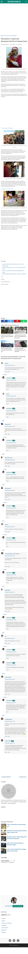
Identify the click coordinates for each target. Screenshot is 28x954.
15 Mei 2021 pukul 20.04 (10, 459)
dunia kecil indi (8, 677)
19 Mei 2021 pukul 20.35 (11, 664)
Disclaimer (4, 925)
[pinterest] (17, 321)
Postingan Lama (22, 776)
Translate (11, 862)
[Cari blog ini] (26, 1)
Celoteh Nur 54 (14, 2)
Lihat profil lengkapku (18, 906)
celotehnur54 (9, 378)
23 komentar (19, 44)
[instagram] (18, 940)
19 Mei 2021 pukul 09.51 (10, 638)
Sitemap (3, 932)
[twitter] (10, 321)
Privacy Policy (5, 927)
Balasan (5, 374)
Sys (5, 636)
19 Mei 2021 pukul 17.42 (10, 721)
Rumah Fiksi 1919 (8, 457)
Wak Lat (6, 524)
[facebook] (4, 321)
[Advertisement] (14, 19)
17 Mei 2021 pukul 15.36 (11, 540)
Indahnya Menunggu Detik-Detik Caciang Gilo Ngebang (14, 273)
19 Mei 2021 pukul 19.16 (10, 743)
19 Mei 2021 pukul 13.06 (10, 679)
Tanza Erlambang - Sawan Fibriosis (12, 553)
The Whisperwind (8, 719)
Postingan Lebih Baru (6, 776)
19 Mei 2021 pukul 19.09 (11, 619)
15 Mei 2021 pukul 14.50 (10, 365)
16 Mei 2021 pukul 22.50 (10, 490)
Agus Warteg (7, 590)
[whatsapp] (24, 321)
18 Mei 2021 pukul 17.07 (10, 555)
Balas (6, 371)
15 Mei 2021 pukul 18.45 (11, 380)
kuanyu (6, 363)
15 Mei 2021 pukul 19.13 (11, 442)
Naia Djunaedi (8, 488)
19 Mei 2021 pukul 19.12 (11, 702)
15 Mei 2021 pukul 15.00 (10, 426)
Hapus (8, 371)
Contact (3, 920)
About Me (4, 930)
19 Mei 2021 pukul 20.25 (11, 651)
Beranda (3, 918)
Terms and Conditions (7, 923)
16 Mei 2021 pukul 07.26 (11, 474)
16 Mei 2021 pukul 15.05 (11, 396)
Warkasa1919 (8, 424)
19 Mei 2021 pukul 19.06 (11, 574)
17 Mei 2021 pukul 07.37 (10, 526)
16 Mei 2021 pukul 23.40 (11, 508)
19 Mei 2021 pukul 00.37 (10, 592)
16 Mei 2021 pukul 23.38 (11, 410)
